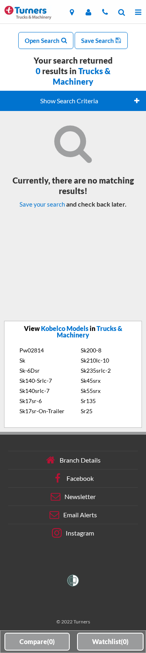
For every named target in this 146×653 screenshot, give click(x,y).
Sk (22, 360)
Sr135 (88, 400)
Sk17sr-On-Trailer (41, 411)
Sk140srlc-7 (34, 390)
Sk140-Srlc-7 (35, 380)
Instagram (80, 533)
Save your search (42, 204)
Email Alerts (80, 515)
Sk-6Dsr (29, 370)
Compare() (37, 641)
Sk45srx (91, 380)
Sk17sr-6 (30, 400)
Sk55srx (91, 390)
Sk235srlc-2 (96, 370)
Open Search (43, 40)
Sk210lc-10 (95, 360)
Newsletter (80, 496)
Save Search (98, 40)
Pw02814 (31, 350)
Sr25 (86, 411)
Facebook (80, 478)
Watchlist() (110, 641)
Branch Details (80, 460)
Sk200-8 (91, 350)
